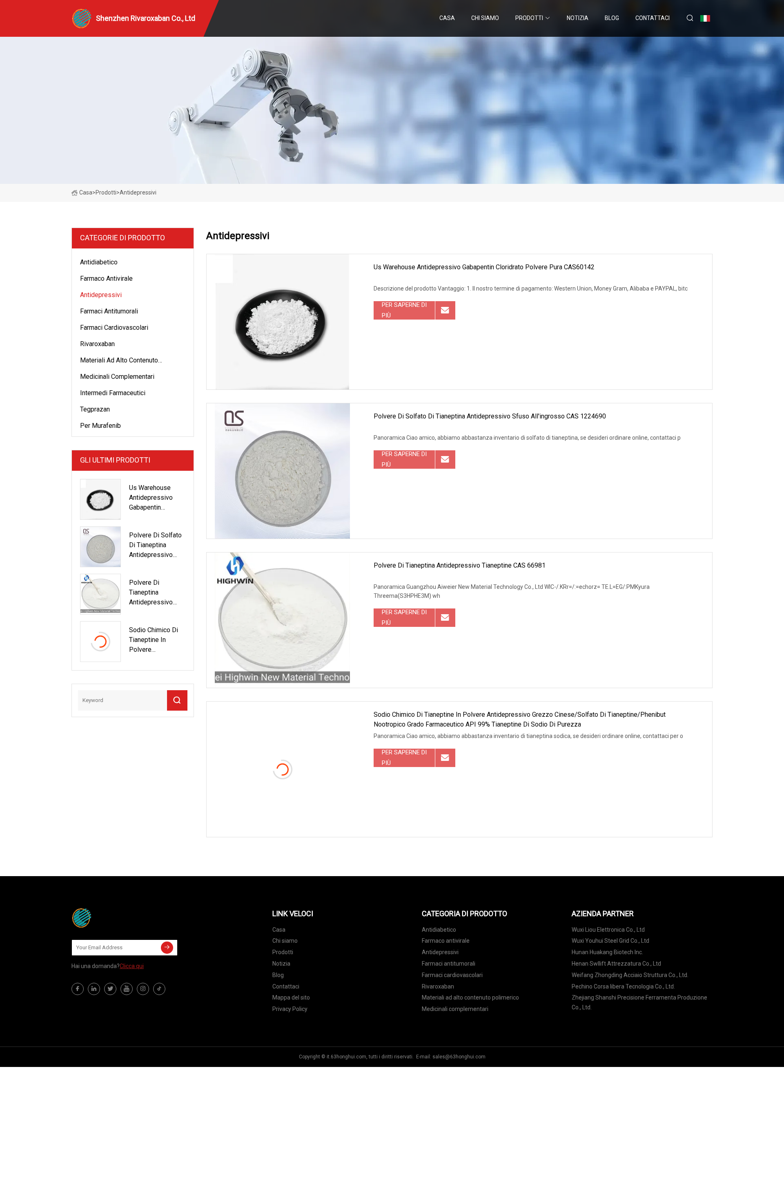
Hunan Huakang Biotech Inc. (607, 952)
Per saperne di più (404, 310)
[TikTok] (159, 989)
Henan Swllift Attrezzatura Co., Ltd (616, 963)
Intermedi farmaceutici (112, 393)
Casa (447, 18)
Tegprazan (95, 409)
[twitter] (110, 989)
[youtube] (126, 989)
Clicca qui (132, 966)
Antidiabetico (99, 262)
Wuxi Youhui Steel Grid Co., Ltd (610, 940)
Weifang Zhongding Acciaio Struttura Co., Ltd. (630, 975)
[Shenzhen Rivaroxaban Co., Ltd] (112, 918)
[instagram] (143, 989)
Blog (612, 18)
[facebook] (77, 989)
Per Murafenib (100, 425)
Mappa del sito (291, 997)
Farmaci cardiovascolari (114, 327)
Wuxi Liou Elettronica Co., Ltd (608, 929)
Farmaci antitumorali (109, 311)
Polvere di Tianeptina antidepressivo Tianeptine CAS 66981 (460, 565)
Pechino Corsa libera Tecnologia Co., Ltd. (623, 986)
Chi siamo (485, 18)
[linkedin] (94, 989)
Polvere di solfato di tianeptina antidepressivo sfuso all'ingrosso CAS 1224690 (490, 416)
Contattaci (652, 18)
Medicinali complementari (117, 376)
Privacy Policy (289, 1009)
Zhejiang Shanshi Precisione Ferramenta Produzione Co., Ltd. (639, 1002)
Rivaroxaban (97, 344)
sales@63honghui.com (459, 1057)
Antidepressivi (101, 295)
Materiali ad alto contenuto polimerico (119, 361)
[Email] (167, 948)
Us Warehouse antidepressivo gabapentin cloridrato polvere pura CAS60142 (484, 267)
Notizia (577, 18)
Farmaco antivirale (106, 278)
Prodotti (529, 18)
